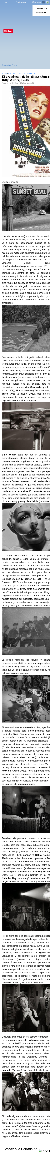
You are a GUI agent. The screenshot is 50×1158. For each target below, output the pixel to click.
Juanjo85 (30, 83)
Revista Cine (9, 65)
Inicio (5, 2)
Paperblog (15, 10)
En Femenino (41, 12)
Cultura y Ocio (41, 8)
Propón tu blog (21, 2)
